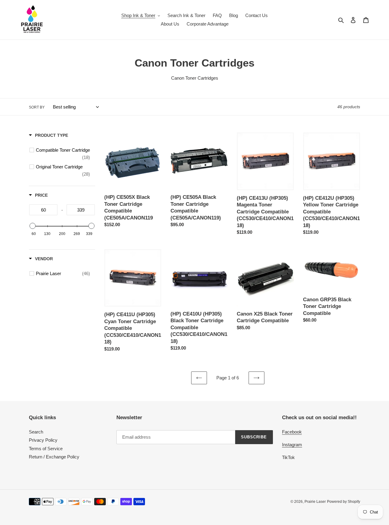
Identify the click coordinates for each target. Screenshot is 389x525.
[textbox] (43, 209)
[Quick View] (155, 198)
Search (36, 431)
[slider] (32, 226)
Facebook (292, 431)
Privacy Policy (43, 440)
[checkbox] (63, 154)
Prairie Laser (315, 501)
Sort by (37, 107)
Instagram (292, 444)
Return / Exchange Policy (54, 456)
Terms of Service (46, 448)
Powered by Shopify (343, 501)
